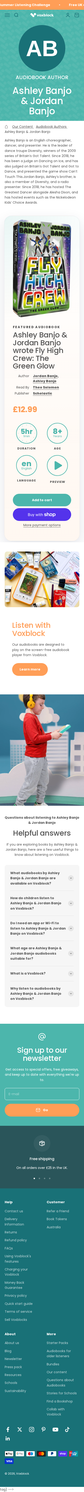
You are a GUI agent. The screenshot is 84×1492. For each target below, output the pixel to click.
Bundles (53, 1364)
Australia (54, 1227)
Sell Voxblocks (16, 1319)
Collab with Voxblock (56, 1412)
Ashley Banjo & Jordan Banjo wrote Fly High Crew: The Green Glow (40, 350)
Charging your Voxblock (16, 1272)
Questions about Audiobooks (60, 1382)
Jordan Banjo (45, 376)
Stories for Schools (62, 1393)
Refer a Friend (58, 1211)
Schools (11, 1382)
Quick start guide (19, 1303)
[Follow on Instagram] (31, 1429)
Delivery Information (14, 1221)
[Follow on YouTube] (55, 1429)
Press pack (13, 1367)
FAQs (9, 1248)
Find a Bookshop (60, 1401)
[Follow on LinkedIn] (8, 1438)
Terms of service (18, 1311)
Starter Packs (57, 1343)
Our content (57, 1372)
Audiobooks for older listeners (59, 1353)
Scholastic (42, 393)
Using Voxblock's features (18, 1259)
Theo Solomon (46, 387)
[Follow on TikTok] (67, 1429)
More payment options (42, 525)
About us (12, 1343)
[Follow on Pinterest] (43, 1429)
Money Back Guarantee (14, 1285)
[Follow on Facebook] (8, 1429)
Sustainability (15, 1391)
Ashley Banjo (44, 381)
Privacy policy (16, 1295)
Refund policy (16, 1240)
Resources (13, 1375)
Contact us (14, 1211)
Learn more (30, 669)
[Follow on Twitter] (20, 1429)
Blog (8, 1351)
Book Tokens (57, 1219)
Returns (11, 1232)
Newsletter (13, 1359)
